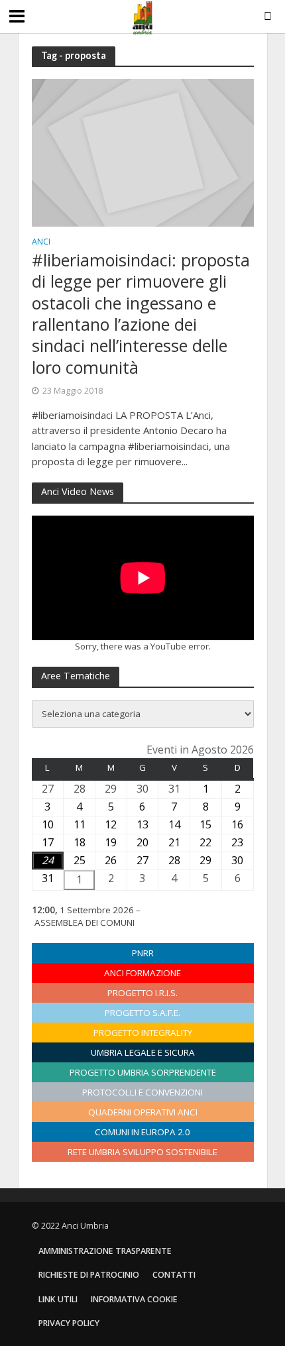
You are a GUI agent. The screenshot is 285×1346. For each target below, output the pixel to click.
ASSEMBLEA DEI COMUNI (84, 922)
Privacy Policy (68, 1323)
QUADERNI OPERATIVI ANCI (143, 1112)
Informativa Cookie (134, 1299)
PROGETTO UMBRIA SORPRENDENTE (143, 1072)
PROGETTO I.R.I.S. (142, 993)
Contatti (174, 1274)
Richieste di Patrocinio (88, 1274)
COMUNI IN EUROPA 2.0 (142, 1132)
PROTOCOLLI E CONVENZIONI (142, 1092)
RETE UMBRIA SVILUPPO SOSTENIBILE (142, 1152)
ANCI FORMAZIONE (142, 973)
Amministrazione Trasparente (105, 1251)
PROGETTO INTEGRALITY (142, 1032)
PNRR (143, 953)
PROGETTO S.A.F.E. (142, 1013)
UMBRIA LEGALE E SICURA (143, 1052)
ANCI (41, 242)
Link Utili (58, 1299)
